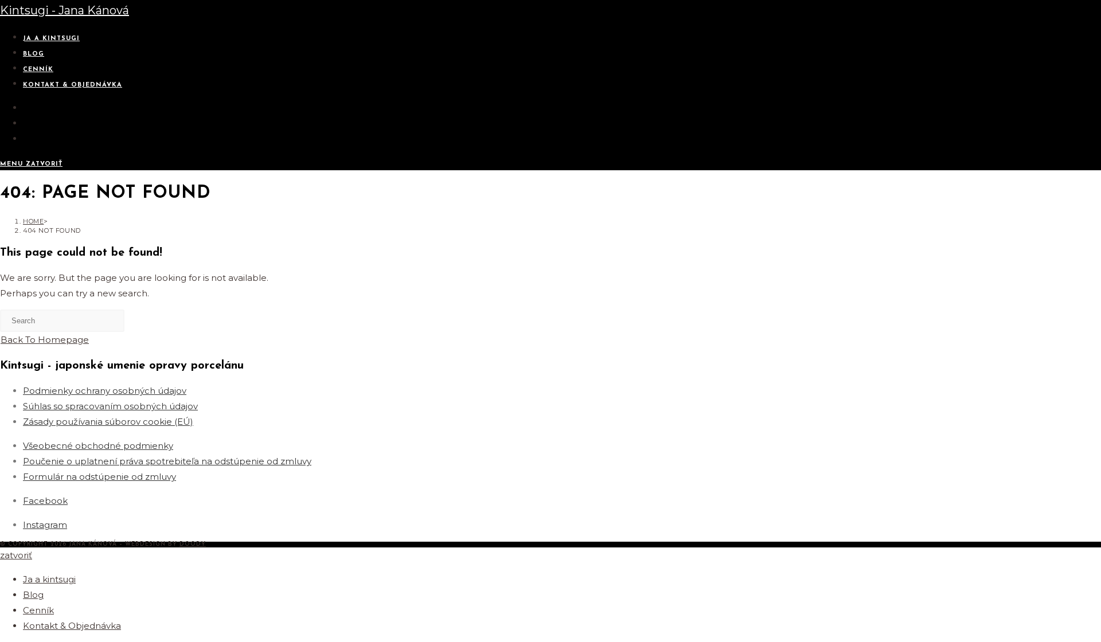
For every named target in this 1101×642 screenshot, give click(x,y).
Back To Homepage (45, 339)
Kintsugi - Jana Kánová (64, 10)
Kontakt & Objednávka (72, 625)
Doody (192, 544)
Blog (33, 594)
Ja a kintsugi (49, 579)
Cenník (38, 610)
